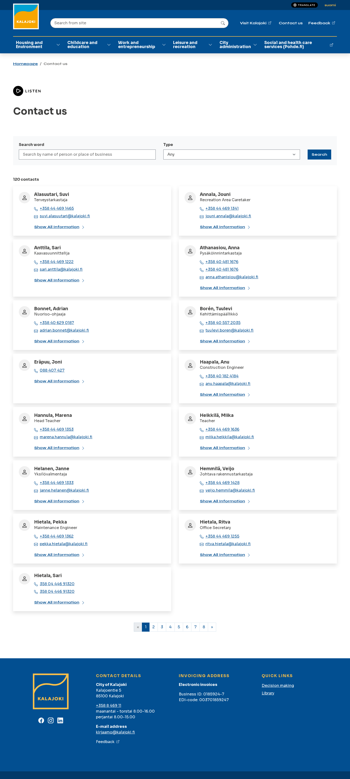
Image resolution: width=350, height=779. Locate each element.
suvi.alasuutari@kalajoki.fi (65, 216)
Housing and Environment (29, 44)
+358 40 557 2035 (222, 322)
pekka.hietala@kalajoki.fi (64, 543)
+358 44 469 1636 (222, 429)
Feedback (105, 741)
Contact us (291, 23)
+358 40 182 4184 (222, 376)
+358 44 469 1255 (222, 536)
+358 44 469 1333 (57, 482)
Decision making (278, 685)
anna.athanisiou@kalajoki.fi (231, 277)
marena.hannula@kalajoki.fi (66, 436)
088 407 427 (52, 370)
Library (268, 693)
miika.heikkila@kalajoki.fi (229, 436)
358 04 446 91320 (57, 583)
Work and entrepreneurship (136, 44)
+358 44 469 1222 (57, 261)
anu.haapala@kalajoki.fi (227, 383)
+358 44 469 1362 (57, 536)
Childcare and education (82, 44)
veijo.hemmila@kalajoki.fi (230, 490)
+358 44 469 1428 (222, 482)
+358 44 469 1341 (222, 208)
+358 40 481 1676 (221, 261)
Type (168, 144)
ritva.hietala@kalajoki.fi (228, 543)
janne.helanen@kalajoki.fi (64, 490)
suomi (330, 5)
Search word (31, 144)
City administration (235, 44)
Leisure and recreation (185, 44)
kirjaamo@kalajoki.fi (115, 732)
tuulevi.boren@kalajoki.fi (229, 330)
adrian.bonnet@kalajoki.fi (64, 330)
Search (319, 154)
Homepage (25, 63)
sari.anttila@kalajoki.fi (61, 269)
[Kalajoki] (26, 16)
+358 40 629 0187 (57, 322)
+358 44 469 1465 (57, 208)
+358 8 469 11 (108, 705)
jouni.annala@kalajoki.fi (228, 216)
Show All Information (56, 227)
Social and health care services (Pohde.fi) (288, 44)
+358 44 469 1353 (57, 429)
